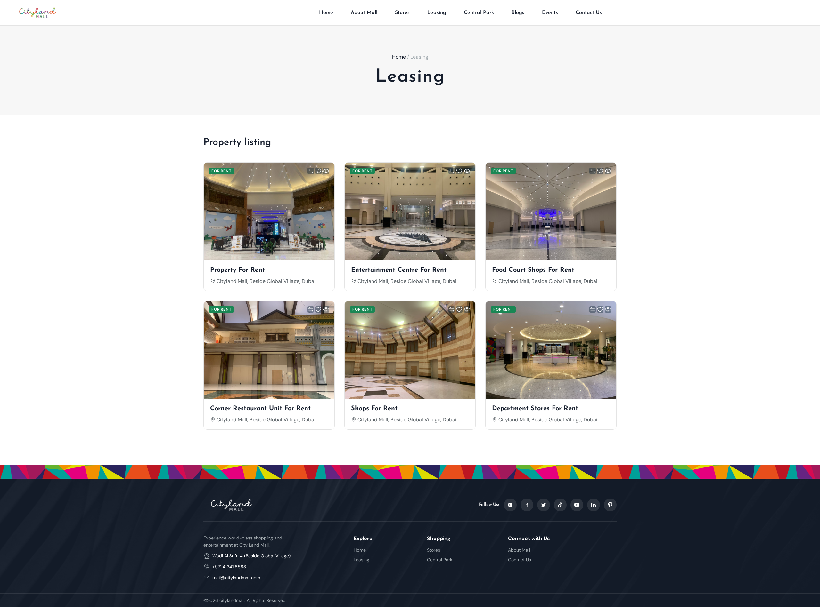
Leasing (436, 12)
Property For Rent (237, 270)
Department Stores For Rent (535, 408)
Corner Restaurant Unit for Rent (260, 408)
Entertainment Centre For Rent (399, 270)
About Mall (364, 12)
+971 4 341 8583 (229, 567)
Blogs (518, 12)
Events (550, 12)
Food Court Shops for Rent (533, 270)
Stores (402, 12)
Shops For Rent (374, 408)
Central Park (479, 12)
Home (326, 12)
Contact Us (589, 12)
